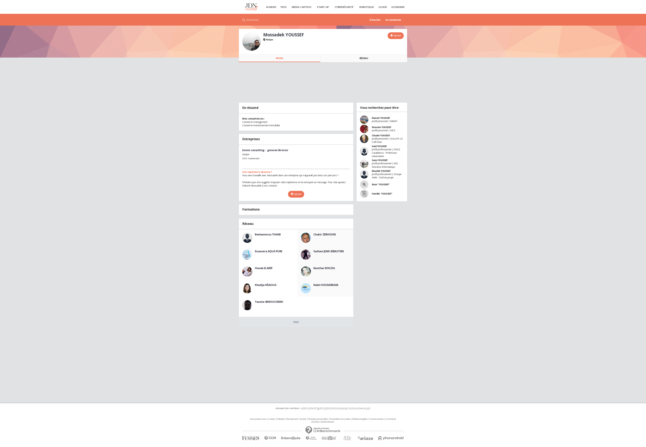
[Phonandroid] (391, 438)
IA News (271, 7)
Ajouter (397, 35)
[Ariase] (365, 438)
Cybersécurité (344, 7)
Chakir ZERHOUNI (324, 234)
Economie (398, 7)
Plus (296, 321)
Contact (271, 419)
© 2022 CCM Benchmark (323, 422)
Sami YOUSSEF (380, 160)
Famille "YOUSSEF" (382, 193)
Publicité (280, 419)
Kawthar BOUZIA (324, 268)
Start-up (323, 7)
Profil (279, 58)
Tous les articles (376, 419)
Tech (283, 7)
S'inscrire (374, 19)
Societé (303, 419)
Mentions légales (360, 419)
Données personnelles (318, 419)
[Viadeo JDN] (347, 438)
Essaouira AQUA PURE (268, 251)
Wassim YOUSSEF (381, 127)
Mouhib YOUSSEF (381, 171)
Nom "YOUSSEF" (381, 184)
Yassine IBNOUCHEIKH (269, 302)
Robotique (366, 7)
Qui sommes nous (258, 419)
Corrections (390, 419)
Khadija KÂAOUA (265, 285)
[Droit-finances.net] (311, 438)
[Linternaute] (291, 438)
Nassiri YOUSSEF (381, 117)
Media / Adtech (301, 7)
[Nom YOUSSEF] (364, 184)
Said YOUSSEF (379, 146)
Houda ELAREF (264, 268)
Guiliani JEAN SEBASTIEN (328, 251)
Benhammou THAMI (268, 234)
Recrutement (292, 419)
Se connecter (393, 19)
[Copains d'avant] (329, 438)
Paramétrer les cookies (340, 419)
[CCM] (270, 438)
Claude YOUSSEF (381, 135)
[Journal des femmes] (250, 438)
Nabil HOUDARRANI (325, 285)
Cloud (383, 7)
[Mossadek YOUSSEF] (251, 41)
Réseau (364, 58)
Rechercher (252, 19)
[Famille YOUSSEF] (364, 194)
